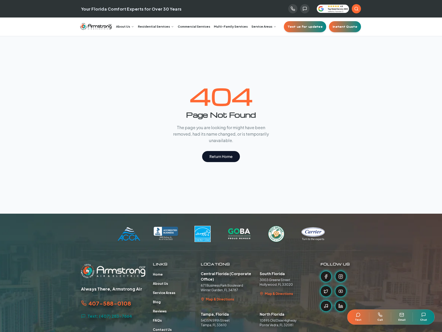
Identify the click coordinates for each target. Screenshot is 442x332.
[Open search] (356, 8)
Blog (157, 302)
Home (158, 274)
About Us (123, 26)
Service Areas (261, 26)
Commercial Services (194, 26)
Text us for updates (305, 26)
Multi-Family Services (231, 26)
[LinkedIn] (340, 306)
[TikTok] (326, 306)
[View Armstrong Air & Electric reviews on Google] (333, 9)
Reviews (160, 311)
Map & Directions (220, 299)
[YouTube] (340, 291)
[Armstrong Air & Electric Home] (95, 26)
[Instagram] (340, 276)
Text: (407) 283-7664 (109, 316)
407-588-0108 (109, 303)
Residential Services (154, 26)
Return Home (221, 156)
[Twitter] (326, 291)
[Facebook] (326, 276)
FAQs (157, 320)
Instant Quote (345, 26)
